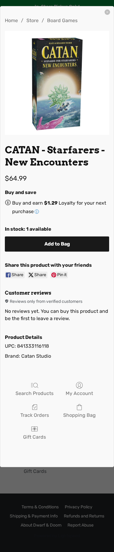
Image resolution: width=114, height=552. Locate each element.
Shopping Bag (79, 415)
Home (11, 20)
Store (32, 20)
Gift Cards (34, 437)
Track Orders (34, 415)
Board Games (62, 20)
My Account (79, 393)
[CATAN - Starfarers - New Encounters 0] (57, 83)
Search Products (35, 393)
